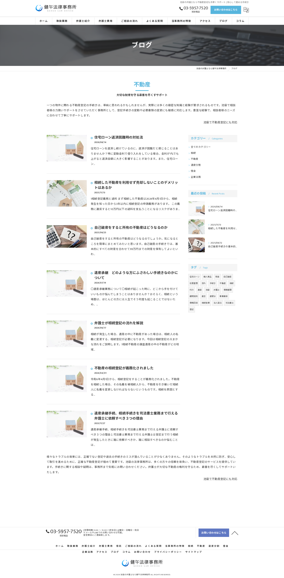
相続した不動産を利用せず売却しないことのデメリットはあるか (136, 185)
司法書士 (230, 303)
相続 (193, 153)
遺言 (204, 296)
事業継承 (224, 296)
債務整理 (228, 290)
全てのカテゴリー (201, 147)
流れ (204, 283)
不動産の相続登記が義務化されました (124, 368)
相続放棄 (206, 303)
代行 (192, 290)
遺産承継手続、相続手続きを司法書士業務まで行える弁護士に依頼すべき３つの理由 (136, 416)
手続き (213, 283)
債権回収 (194, 303)
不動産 (194, 159)
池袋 (208, 290)
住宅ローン (195, 276)
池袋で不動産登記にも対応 (220, 122)
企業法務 (196, 177)
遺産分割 (196, 165)
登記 (192, 309)
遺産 (200, 290)
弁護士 (217, 290)
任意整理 (194, 283)
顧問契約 (194, 296)
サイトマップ (193, 552)
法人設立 (218, 303)
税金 (217, 276)
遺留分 (213, 296)
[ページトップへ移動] (235, 533)
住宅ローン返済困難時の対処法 (118, 137)
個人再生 (207, 276)
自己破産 (228, 276)
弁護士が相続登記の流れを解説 (118, 323)
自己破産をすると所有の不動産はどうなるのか (130, 228)
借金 (193, 171)
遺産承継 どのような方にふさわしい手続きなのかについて (136, 275)
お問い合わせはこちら (225, 10)
